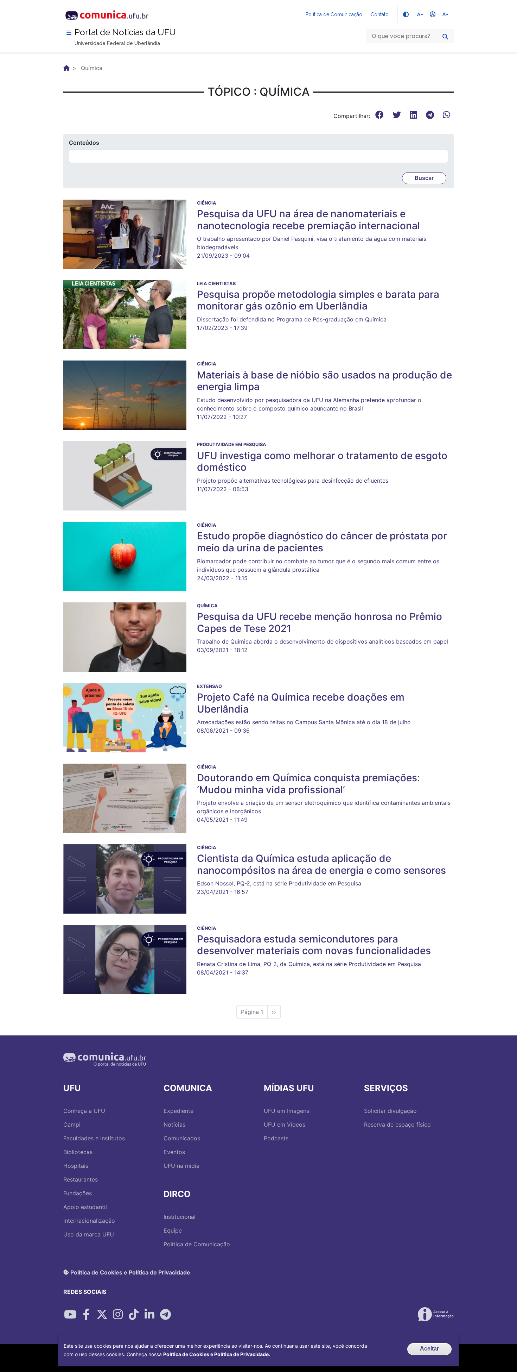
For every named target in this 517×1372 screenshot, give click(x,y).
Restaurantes (80, 1179)
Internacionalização (89, 1220)
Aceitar (429, 1349)
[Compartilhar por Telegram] (165, 1314)
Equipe (173, 1230)
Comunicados (182, 1138)
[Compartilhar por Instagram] (118, 1314)
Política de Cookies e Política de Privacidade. (216, 1354)
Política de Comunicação (334, 14)
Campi (72, 1124)
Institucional (180, 1216)
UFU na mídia (181, 1165)
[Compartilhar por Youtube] (70, 1314)
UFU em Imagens (286, 1110)
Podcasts (276, 1138)
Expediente (178, 1110)
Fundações (77, 1193)
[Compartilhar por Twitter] (102, 1314)
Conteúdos (84, 142)
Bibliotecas (77, 1151)
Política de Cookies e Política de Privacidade (129, 1272)
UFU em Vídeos (284, 1124)
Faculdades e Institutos (94, 1138)
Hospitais (75, 1165)
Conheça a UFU (84, 1110)
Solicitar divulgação (390, 1110)
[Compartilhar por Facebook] (86, 1314)
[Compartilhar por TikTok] (134, 1314)
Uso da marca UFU (88, 1234)
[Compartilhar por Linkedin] (149, 1314)
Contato (380, 14)
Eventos (174, 1151)
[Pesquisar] (445, 36)
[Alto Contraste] (405, 14)
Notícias (174, 1124)
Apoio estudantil (85, 1206)
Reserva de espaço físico (397, 1124)
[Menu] (69, 32)
